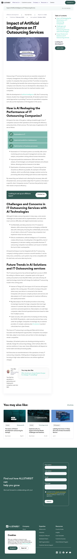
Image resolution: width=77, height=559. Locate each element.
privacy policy (26, 543)
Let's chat (60, 48)
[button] (16, 3)
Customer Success (60, 538)
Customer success (26, 2)
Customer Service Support (46, 545)
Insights (58, 532)
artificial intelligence (28, 94)
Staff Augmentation (44, 542)
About (24, 529)
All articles (70, 405)
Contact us (70, 2)
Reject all (23, 548)
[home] (6, 2)
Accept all (12, 548)
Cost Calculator (60, 535)
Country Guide (59, 529)
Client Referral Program (62, 542)
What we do (42, 529)
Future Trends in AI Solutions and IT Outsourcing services (63, 36)
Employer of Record (44, 535)
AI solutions (35, 324)
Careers (52, 2)
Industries (41, 532)
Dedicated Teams (43, 538)
